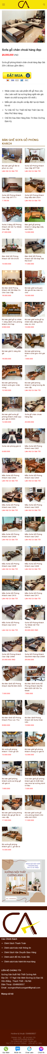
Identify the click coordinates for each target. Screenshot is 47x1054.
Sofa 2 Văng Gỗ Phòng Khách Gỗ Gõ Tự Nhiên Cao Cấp (12, 226)
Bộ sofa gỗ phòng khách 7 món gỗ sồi (10, 750)
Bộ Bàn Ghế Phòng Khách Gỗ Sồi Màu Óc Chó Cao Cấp (11, 290)
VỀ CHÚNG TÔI (29, 1038)
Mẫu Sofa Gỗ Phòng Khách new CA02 (10, 476)
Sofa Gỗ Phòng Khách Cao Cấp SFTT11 (11, 196)
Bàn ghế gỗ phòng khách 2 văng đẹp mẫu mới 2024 (34, 226)
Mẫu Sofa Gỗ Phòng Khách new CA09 (33, 565)
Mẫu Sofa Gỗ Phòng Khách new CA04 (10, 506)
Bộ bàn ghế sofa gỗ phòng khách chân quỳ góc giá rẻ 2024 (11, 416)
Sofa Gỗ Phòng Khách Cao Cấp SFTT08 (34, 167)
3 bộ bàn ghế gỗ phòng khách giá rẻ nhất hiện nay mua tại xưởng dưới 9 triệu (35, 782)
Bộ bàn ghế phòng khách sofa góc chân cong (11, 385)
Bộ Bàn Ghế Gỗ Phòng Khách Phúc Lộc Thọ (11, 719)
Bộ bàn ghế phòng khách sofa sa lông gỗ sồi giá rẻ (11, 781)
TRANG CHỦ (16, 1038)
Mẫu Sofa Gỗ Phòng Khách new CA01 (33, 447)
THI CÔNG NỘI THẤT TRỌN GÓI (24, 1041)
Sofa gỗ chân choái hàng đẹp (33, 415)
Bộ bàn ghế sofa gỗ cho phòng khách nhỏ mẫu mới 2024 (34, 815)
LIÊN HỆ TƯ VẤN (35, 1043)
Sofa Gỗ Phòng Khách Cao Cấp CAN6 (11, 655)
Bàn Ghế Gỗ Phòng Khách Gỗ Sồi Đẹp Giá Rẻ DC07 (34, 258)
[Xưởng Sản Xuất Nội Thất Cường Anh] (24, 4)
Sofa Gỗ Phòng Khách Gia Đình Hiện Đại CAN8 (35, 655)
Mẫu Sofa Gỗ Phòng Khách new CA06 (10, 535)
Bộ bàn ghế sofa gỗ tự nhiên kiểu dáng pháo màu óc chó (34, 321)
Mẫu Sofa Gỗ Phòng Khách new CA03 (33, 476)
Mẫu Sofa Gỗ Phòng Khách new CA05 (33, 506)
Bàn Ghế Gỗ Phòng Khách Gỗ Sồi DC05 (10, 257)
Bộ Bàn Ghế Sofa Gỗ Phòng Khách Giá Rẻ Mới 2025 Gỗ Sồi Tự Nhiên (34, 686)
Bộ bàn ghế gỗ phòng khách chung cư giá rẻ (34, 750)
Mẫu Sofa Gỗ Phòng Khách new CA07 (33, 535)
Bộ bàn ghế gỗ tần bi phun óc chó (10, 167)
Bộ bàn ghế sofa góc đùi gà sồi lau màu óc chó (34, 290)
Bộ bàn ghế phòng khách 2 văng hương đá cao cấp (35, 385)
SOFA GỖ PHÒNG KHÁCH (23, 1039)
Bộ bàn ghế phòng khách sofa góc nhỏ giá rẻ (35, 353)
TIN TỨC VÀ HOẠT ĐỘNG (16, 1043)
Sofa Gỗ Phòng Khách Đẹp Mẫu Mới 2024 (34, 196)
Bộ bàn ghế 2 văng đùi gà (11, 352)
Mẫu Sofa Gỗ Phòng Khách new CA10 (10, 594)
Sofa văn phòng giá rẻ (11, 446)
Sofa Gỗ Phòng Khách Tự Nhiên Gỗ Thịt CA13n (34, 624)
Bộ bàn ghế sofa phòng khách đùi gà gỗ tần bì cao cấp (12, 815)
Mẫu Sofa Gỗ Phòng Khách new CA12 (10, 623)
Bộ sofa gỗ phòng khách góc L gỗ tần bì (11, 845)
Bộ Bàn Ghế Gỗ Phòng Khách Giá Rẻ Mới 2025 (12, 684)
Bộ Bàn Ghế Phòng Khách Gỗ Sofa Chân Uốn (34, 720)
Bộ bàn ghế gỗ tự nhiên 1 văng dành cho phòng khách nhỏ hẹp (12, 321)
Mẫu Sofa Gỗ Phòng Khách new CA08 (10, 565)
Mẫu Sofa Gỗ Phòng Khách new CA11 (33, 594)
